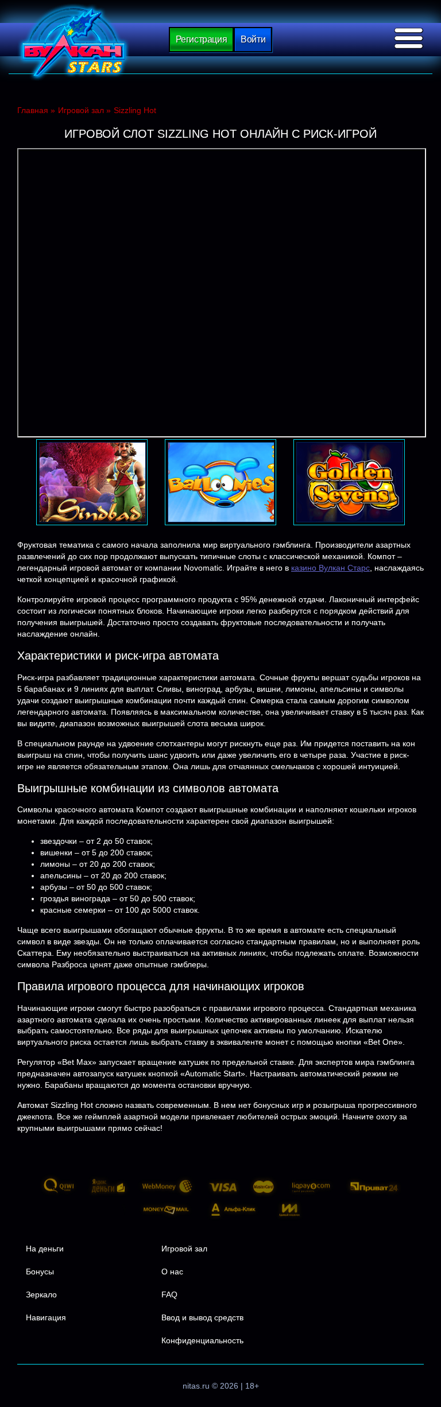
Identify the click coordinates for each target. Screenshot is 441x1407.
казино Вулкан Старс (330, 567)
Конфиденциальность (202, 1340)
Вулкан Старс (73, 42)
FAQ (169, 1294)
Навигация (46, 1317)
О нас (172, 1271)
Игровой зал (184, 1248)
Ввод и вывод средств (202, 1317)
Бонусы (40, 1271)
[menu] (409, 38)
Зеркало (41, 1294)
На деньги (45, 1248)
